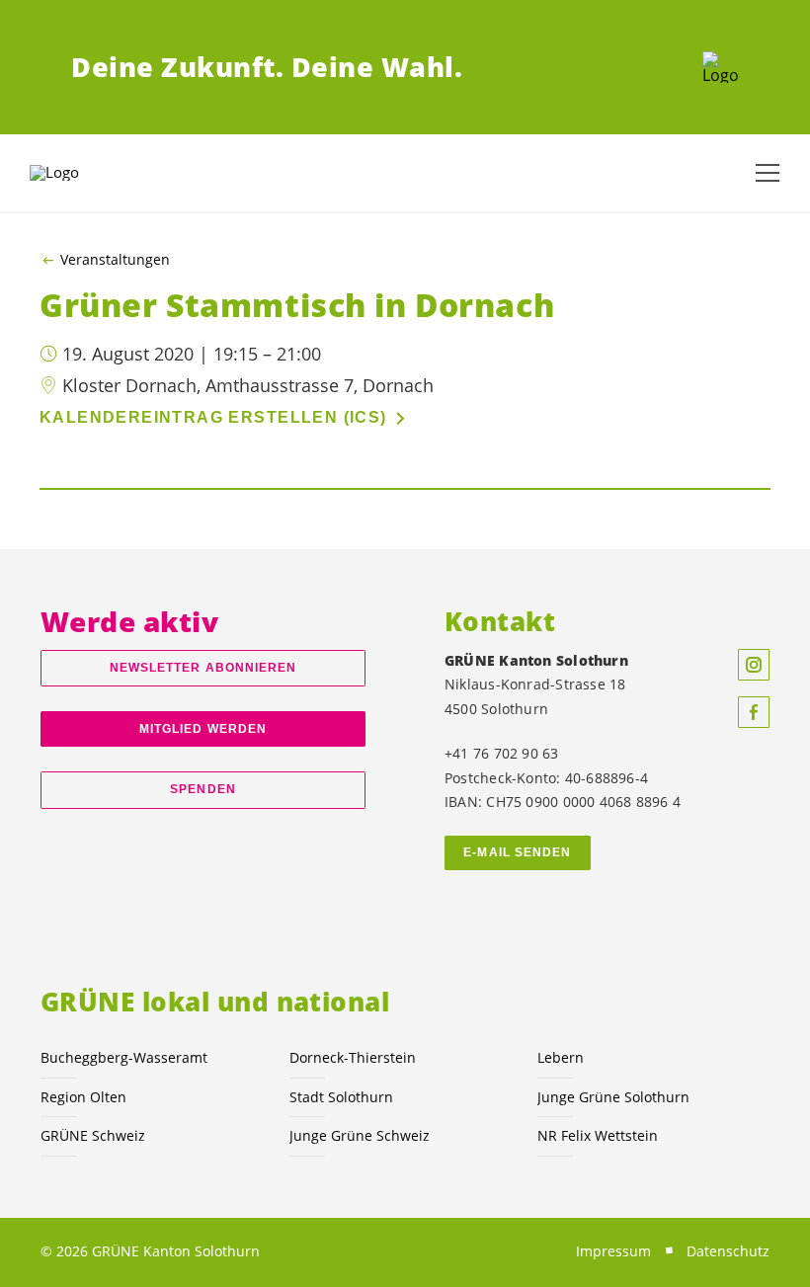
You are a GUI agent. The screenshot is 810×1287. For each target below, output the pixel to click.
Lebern (560, 1057)
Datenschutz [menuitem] (728, 1251)
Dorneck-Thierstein (352, 1057)
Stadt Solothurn (341, 1096)
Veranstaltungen (115, 260)
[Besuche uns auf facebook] (754, 712)
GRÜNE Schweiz (92, 1135)
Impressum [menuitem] (613, 1251)
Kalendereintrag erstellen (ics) (213, 417)
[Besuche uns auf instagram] (754, 665)
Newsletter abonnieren (203, 668)
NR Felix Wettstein (597, 1135)
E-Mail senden (517, 852)
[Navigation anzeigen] (767, 173)
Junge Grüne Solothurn (613, 1096)
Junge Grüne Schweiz (359, 1135)
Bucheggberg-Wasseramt (123, 1057)
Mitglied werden (203, 729)
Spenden (203, 789)
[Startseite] (720, 67)
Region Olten (83, 1096)
